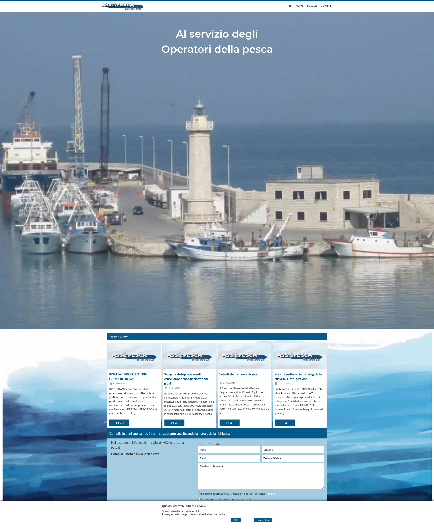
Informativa (263, 520)
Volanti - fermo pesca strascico (239, 374)
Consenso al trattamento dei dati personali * (226, 499)
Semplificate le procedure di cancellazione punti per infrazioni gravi (186, 378)
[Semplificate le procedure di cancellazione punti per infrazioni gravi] (189, 356)
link (273, 493)
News (299, 5)
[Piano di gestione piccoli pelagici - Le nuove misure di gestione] (300, 356)
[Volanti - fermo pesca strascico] (244, 356)
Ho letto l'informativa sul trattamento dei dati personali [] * (239, 493)
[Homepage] (290, 6)
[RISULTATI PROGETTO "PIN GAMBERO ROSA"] (134, 356)
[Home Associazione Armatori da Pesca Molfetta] (128, 5)
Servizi (312, 5)
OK (235, 520)
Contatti (327, 5)
